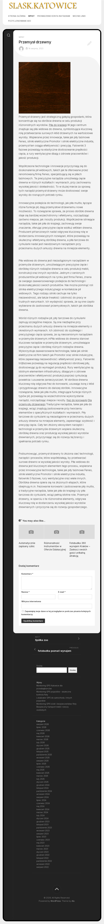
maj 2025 (40, 770)
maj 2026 (40, 733)
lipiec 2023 (41, 836)
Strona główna (16, 16)
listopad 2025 (42, 751)
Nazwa (25, 592)
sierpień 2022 (42, 867)
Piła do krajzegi (58, 125)
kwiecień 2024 (42, 809)
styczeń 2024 (42, 818)
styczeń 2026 (42, 745)
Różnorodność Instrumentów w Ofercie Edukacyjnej (55, 546)
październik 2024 (44, 791)
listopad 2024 (42, 788)
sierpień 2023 (42, 834)
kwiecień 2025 (42, 773)
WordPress (56, 901)
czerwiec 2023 (43, 840)
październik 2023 (44, 827)
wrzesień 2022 (43, 864)
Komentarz (27, 574)
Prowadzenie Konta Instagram (53, 16)
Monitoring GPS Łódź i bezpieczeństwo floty (56, 704)
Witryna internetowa (31, 601)
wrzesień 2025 (43, 757)
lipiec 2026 (41, 727)
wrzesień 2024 (43, 794)
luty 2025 (40, 779)
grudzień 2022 (42, 855)
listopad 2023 (42, 824)
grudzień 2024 (42, 785)
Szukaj (39, 666)
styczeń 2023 (42, 852)
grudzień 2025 (42, 748)
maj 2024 (40, 806)
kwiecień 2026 (42, 736)
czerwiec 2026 (43, 730)
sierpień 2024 (42, 797)
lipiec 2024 (41, 800)
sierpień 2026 (42, 724)
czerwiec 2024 (43, 803)
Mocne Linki (79, 16)
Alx (73, 901)
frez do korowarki (77, 400)
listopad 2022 (42, 858)
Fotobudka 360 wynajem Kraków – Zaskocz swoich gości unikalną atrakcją (79, 549)
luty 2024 (40, 815)
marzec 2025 (42, 776)
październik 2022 (44, 861)
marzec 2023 (42, 849)
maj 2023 (40, 843)
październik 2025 (44, 754)
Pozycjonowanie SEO (19, 21)
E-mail (62, 592)
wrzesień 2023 (43, 830)
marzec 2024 (42, 812)
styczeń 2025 (42, 782)
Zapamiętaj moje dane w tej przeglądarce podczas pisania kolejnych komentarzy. (56, 613)
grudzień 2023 (42, 821)
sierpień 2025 (42, 761)
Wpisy (31, 16)
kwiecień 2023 (42, 846)
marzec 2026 (42, 739)
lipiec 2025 (41, 764)
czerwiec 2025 (43, 767)
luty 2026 (40, 742)
